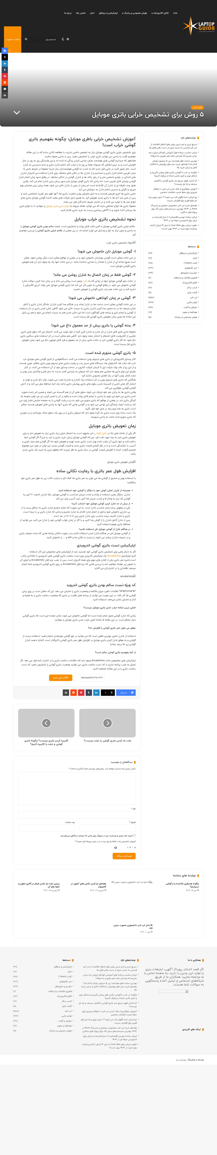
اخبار (92, 13)
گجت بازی (192, 292)
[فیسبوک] (5, 51)
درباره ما (68, 13)
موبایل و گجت (190, 307)
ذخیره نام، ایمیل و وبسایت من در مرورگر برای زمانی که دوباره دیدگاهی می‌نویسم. (96, 835)
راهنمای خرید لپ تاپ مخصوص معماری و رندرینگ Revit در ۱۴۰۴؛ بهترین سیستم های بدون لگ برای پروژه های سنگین (174, 209)
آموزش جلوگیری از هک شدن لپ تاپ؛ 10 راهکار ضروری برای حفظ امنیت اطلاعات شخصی (175, 191)
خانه (175, 13)
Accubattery (113, 556)
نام (133, 808)
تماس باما (81, 13)
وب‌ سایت (70, 822)
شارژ (85, 281)
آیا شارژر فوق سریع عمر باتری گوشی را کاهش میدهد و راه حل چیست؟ (175, 182)
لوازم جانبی (197, 107)
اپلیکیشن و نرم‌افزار (108, 13)
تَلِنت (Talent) (190, 263)
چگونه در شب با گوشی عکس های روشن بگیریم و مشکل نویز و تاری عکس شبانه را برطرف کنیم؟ (173, 174)
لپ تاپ (193, 297)
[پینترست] (81, 692)
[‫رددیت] (73, 692)
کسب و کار (192, 287)
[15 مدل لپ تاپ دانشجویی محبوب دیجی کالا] (132, 901)
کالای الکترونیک (161, 13)
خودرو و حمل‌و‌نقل (188, 272)
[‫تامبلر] (89, 692)
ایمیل (132, 822)
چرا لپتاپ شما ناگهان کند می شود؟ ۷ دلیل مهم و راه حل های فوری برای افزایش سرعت (173, 199)
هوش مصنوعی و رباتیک (135, 13)
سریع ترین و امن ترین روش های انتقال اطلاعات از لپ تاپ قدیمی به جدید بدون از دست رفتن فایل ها (173, 146)
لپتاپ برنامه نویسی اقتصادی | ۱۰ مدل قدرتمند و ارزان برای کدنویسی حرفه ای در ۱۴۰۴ (174, 219)
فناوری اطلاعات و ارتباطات (185, 277)
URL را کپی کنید (60, 677)
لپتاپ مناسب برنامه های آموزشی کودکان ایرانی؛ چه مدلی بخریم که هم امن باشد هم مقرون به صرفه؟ (173, 154)
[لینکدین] (96, 692)
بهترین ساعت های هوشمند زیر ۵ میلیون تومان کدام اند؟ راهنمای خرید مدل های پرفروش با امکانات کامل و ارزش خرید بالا (173, 164)
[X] (5, 57)
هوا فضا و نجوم (190, 312)
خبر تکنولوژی (191, 267)
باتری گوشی (100, 433)
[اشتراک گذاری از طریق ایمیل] (5, 89)
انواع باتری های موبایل (57, 206)
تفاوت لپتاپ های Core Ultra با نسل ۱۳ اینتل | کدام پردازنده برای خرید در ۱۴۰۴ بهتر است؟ (173, 227)
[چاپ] (66, 692)
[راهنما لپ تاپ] (199, 26)
